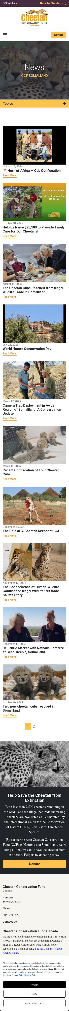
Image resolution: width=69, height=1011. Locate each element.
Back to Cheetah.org (53, 3)
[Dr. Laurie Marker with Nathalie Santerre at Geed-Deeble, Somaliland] (34, 624)
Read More (10, 175)
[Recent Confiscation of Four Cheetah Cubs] (34, 445)
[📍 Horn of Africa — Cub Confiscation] (34, 145)
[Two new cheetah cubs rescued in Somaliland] (34, 682)
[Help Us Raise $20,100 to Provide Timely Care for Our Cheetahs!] (34, 202)
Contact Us (10, 921)
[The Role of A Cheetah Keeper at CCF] (34, 505)
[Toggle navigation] (5, 35)
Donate (58, 34)
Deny (34, 993)
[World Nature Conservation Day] (34, 323)
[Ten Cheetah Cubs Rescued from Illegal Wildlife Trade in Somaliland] (34, 263)
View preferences (34, 1003)
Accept (35, 984)
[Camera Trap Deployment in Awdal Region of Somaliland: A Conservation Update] (34, 380)
